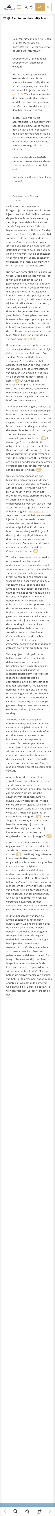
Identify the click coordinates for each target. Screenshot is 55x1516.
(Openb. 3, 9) (36, 511)
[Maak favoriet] (27, 1511)
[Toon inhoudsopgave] (4, 18)
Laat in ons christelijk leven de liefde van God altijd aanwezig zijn (31, 18)
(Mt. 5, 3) (17, 94)
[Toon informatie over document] (8, 18)
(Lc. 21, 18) (30, 338)
